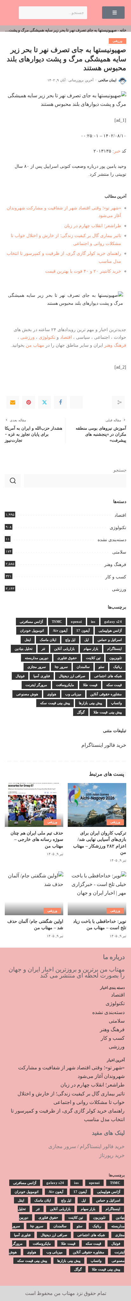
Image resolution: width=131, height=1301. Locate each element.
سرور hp (61, 667)
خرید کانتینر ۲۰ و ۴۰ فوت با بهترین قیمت (83, 271)
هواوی (51, 694)
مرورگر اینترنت (36, 685)
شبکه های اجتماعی (108, 676)
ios (93, 621)
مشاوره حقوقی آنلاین (106, 694)
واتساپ (116, 703)
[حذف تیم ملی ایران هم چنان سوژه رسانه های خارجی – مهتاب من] (34, 805)
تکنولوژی (47, 337)
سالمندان (83, 667)
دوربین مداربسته (36, 658)
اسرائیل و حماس (110, 640)
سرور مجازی (36, 667)
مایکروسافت (65, 685)
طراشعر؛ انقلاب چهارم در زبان (92, 225)
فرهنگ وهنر (115, 345)
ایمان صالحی (107, 80)
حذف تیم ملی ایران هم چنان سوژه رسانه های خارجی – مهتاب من (36, 839)
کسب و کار (115, 577)
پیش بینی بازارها (90, 703)
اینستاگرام (114, 648)
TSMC (57, 621)
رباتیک (117, 667)
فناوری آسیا (41, 676)
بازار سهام (91, 648)
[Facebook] (60, 402)
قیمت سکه (114, 685)
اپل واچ (70, 640)
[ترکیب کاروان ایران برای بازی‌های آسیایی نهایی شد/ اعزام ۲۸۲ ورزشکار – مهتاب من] (97, 805)
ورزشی (117, 41)
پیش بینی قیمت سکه (55, 703)
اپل (86, 640)
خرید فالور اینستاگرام (103, 745)
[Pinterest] (28, 402)
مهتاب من (35, 345)
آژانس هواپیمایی (110, 630)
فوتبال (20, 676)
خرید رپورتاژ (112, 1155)
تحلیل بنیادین (23, 648)
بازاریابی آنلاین (64, 648)
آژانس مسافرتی (31, 621)
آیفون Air (60, 630)
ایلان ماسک (48, 640)
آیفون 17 (82, 630)
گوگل (81, 712)
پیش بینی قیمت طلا (107, 712)
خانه (123, 30)
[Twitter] (44, 402)
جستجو (120, 470)
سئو (101, 667)
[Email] (12, 402)
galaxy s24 (113, 621)
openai (76, 621)
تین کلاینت (93, 658)
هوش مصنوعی (27, 694)
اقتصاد (66, 337)
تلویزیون (115, 658)
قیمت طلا (90, 685)
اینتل (27, 640)
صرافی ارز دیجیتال (72, 676)
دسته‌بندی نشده (112, 539)
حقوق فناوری (67, 658)
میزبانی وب (73, 694)
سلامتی (119, 552)
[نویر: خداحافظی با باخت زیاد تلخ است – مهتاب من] (97, 893)
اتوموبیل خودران (32, 630)
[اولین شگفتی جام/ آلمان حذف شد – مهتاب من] (34, 893)
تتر (43, 648)
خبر (117, 150)
